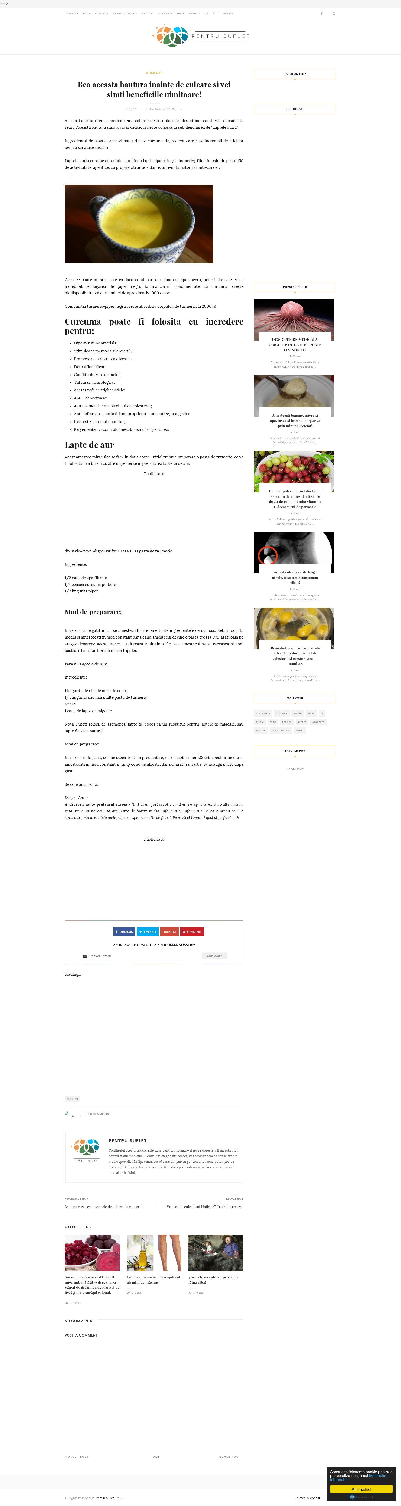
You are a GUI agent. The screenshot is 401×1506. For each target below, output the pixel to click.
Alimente (71, 13)
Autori (100, 13)
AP (73, 1116)
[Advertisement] (154, 509)
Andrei (71, 804)
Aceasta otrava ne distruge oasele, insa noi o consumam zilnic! (295, 577)
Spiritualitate (123, 13)
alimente (154, 73)
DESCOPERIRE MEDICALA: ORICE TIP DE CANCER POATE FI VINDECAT (295, 345)
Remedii (194, 13)
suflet (300, 731)
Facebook (126, 932)
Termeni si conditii (307, 1498)
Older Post (78, 1457)
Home (155, 1457)
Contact (212, 13)
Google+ (170, 932)
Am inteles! (361, 1489)
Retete (228, 13)
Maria (260, 722)
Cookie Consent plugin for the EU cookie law (361, 1497)
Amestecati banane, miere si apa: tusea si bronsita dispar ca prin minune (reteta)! (295, 421)
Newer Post (230, 1457)
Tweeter (150, 932)
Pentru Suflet (105, 1498)
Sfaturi (147, 13)
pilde (273, 722)
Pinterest (194, 932)
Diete (180, 13)
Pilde (86, 13)
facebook (231, 818)
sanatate (318, 722)
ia (322, 713)
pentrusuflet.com (112, 804)
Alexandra (263, 713)
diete (311, 713)
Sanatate (165, 13)
